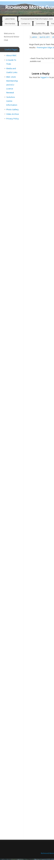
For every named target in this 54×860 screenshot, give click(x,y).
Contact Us (25, 23)
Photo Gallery (12, 109)
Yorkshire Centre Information (11, 101)
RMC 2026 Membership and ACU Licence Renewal (12, 85)
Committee (40, 23)
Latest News (10, 19)
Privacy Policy (12, 118)
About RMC (11, 55)
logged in (44, 77)
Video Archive (12, 114)
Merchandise (10, 23)
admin (34, 37)
